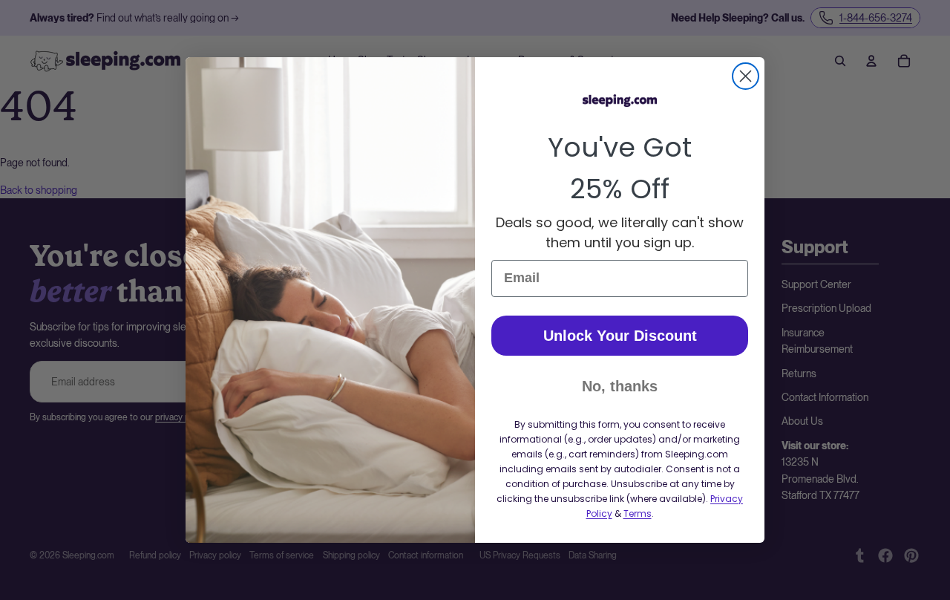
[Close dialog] (746, 76)
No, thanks (620, 386)
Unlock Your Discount (620, 335)
